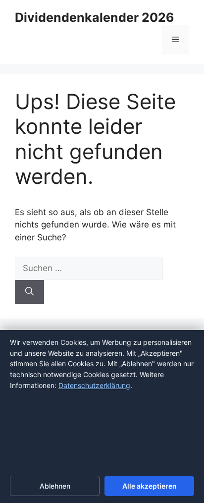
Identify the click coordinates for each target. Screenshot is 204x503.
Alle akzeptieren (149, 486)
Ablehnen (55, 486)
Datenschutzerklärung (94, 385)
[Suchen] (29, 292)
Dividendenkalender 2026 (94, 17)
